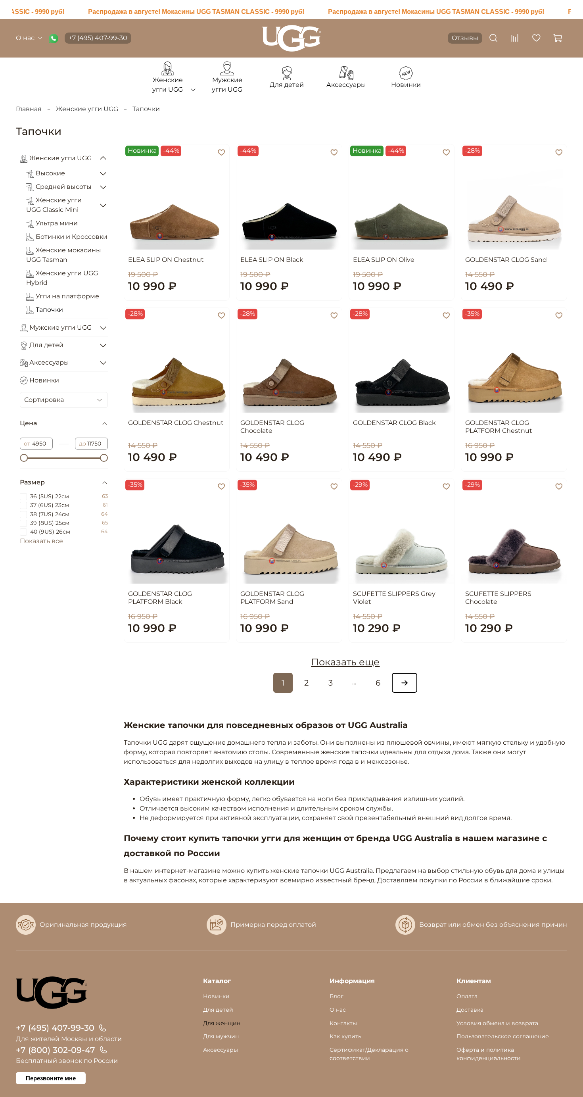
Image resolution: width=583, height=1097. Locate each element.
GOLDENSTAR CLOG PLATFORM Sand (272, 597)
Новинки (43, 380)
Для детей (45, 345)
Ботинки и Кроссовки (70, 236)
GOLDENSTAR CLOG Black (394, 423)
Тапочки (48, 309)
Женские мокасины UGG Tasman (63, 254)
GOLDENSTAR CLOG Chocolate (272, 426)
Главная (29, 109)
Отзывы (465, 38)
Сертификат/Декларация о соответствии (369, 1054)
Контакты (343, 1023)
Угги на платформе (66, 296)
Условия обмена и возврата (497, 1023)
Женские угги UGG (87, 109)
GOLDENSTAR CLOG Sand (506, 259)
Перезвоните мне (51, 1078)
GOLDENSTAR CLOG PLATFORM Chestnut (498, 426)
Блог (336, 996)
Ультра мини (56, 223)
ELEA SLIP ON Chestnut (166, 259)
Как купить (345, 1036)
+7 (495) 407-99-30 (98, 38)
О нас (25, 38)
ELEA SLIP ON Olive (383, 259)
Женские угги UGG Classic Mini (54, 204)
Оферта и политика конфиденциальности (488, 1054)
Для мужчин (221, 1036)
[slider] (24, 458)
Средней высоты (63, 186)
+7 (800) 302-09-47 (55, 1050)
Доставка (469, 1009)
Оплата (467, 996)
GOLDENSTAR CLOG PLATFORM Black (160, 597)
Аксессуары (48, 362)
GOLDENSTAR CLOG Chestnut (176, 423)
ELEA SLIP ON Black (271, 259)
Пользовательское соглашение (502, 1036)
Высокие (49, 173)
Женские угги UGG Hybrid (62, 277)
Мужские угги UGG (60, 327)
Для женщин (221, 1023)
